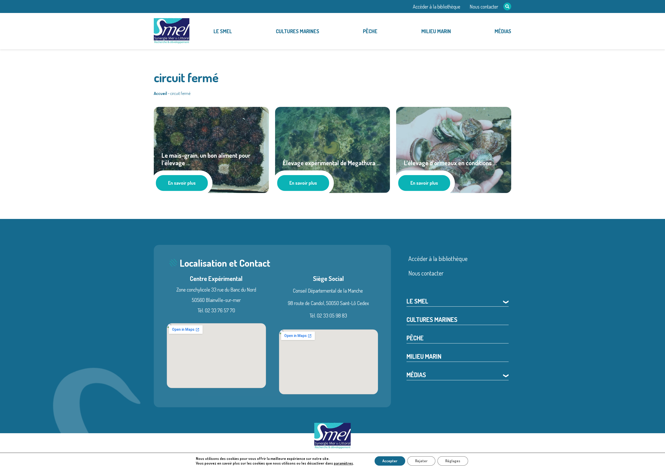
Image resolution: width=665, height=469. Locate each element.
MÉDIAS (503, 31)
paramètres (343, 463)
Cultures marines (297, 31)
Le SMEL (223, 31)
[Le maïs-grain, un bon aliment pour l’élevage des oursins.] (211, 149)
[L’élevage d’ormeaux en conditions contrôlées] (453, 149)
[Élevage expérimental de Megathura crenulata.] (332, 149)
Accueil (160, 93)
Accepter (389, 461)
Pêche (370, 31)
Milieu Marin (436, 31)
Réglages (452, 461)
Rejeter (421, 461)
